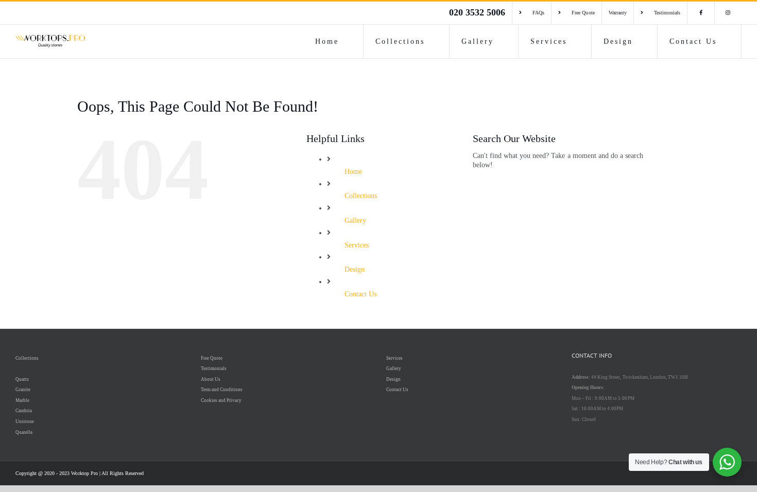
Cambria (23, 410)
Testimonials (214, 368)
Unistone (24, 421)
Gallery (355, 220)
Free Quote (211, 358)
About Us (210, 379)
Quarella (23, 432)
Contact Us (360, 294)
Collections (361, 196)
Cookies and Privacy (221, 400)
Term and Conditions (222, 389)
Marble (22, 400)
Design (355, 269)
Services (357, 245)
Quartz (22, 379)
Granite (22, 389)
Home (353, 171)
